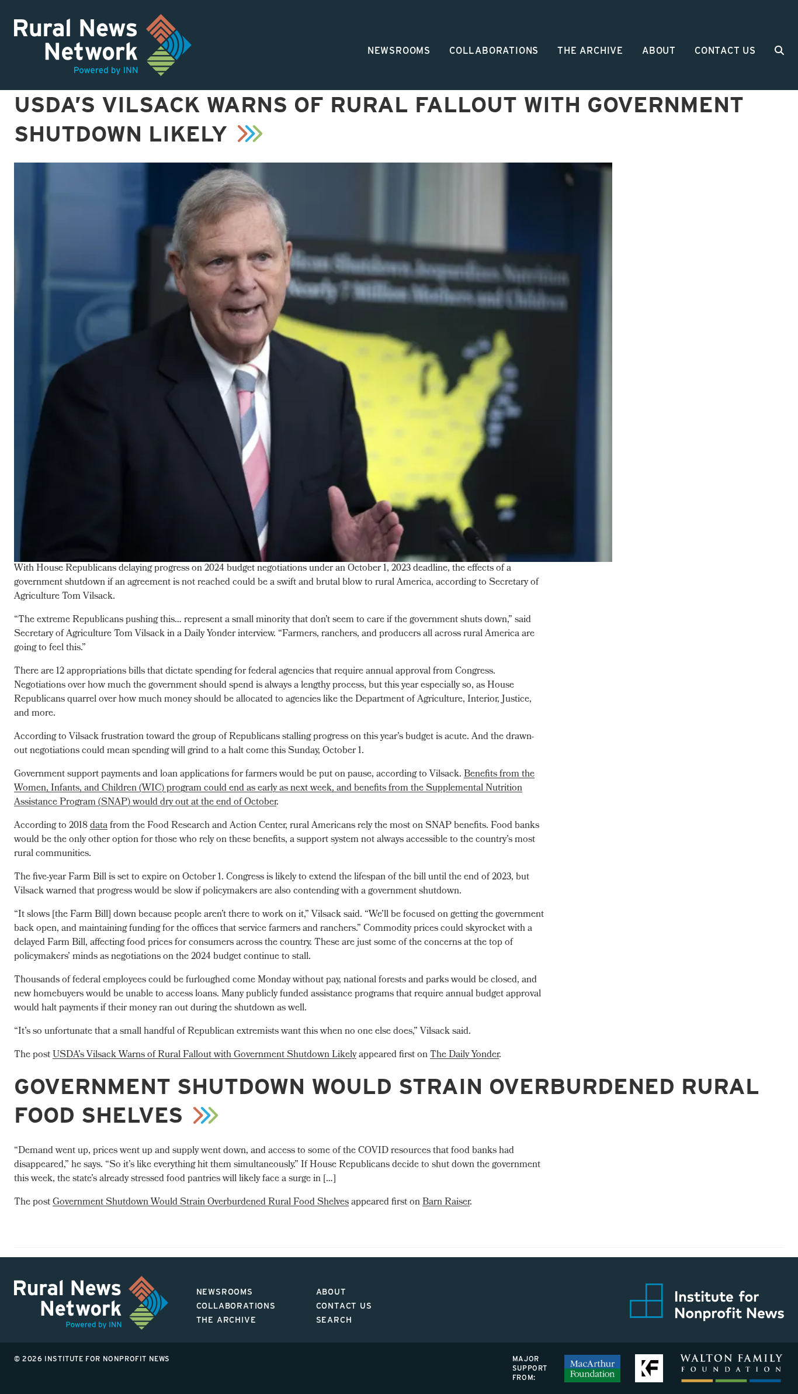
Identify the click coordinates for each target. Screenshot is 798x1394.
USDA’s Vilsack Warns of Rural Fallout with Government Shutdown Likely (204, 1055)
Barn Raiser (446, 1202)
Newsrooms (399, 50)
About (659, 50)
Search (334, 1319)
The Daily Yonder (464, 1055)
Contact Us (725, 50)
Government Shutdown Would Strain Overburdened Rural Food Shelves (201, 1202)
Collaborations (494, 50)
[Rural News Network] (103, 45)
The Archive (590, 50)
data (98, 826)
